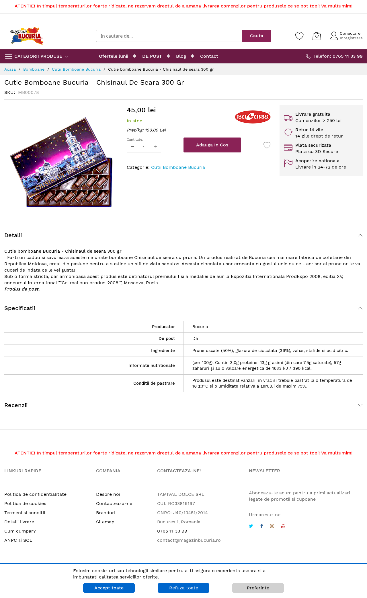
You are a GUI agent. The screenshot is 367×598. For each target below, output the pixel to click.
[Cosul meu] (317, 36)
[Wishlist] (299, 36)
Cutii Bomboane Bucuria (178, 167)
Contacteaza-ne (114, 503)
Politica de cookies (25, 503)
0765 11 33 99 (172, 531)
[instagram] (272, 526)
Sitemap (105, 522)
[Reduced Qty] (132, 147)
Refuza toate (183, 588)
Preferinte (258, 588)
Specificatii (19, 308)
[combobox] (169, 36)
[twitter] (251, 526)
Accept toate (109, 588)
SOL (27, 540)
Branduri (105, 512)
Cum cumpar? (20, 531)
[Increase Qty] (155, 147)
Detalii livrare (19, 522)
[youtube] (283, 526)
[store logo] (26, 36)
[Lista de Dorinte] (267, 145)
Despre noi (108, 494)
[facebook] (261, 526)
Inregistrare (351, 38)
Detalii (13, 235)
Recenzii (16, 405)
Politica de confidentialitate (35, 494)
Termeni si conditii (24, 512)
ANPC (10, 540)
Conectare (350, 33)
